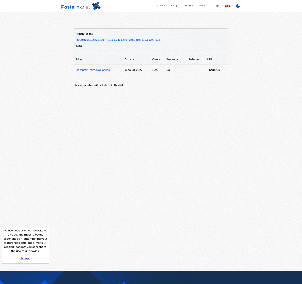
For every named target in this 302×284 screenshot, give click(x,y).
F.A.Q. (174, 5)
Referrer (194, 59)
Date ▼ (130, 59)
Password (173, 59)
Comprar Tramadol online (93, 70)
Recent (203, 5)
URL (209, 59)
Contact (188, 5)
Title (79, 59)
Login (217, 5)
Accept (25, 258)
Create (161, 5)
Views (156, 59)
